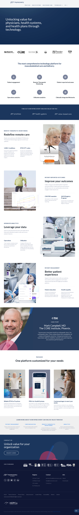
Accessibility (46, 494)
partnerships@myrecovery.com (54, 478)
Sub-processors (29, 494)
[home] (17, 2)
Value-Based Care (47, 5)
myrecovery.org (56, 511)
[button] (58, 5)
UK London (35, 483)
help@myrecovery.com (51, 480)
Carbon (58, 494)
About (64, 478)
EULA (5, 494)
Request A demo (11, 452)
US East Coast (36, 478)
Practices (27, 5)
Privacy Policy (21, 494)
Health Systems (36, 5)
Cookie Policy (38, 494)
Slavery (52, 494)
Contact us (48, 483)
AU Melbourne (36, 485)
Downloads (65, 480)
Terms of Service (12, 494)
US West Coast (36, 480)
